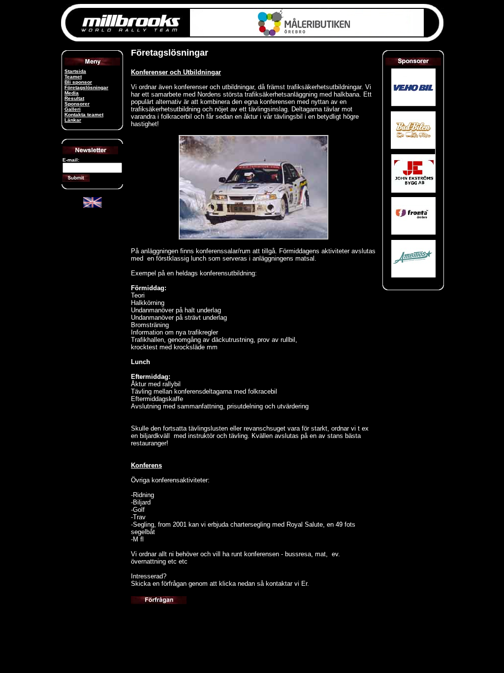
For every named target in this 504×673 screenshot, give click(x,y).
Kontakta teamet (83, 114)
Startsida (75, 71)
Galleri (72, 109)
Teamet (73, 76)
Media (71, 93)
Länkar (72, 120)
